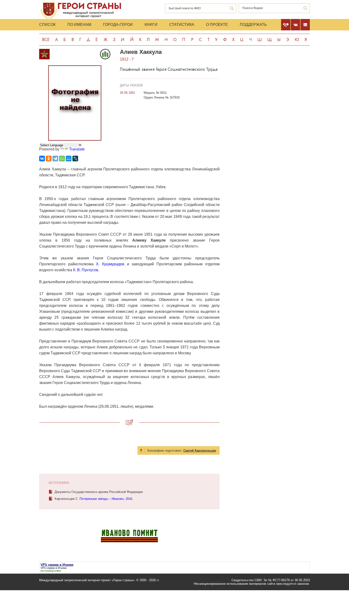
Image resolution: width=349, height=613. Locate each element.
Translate (77, 149)
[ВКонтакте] (42, 158)
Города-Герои (118, 25)
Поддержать (253, 25)
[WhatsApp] (62, 158)
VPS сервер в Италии (53, 567)
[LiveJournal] (75, 158)
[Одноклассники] (49, 158)
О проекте (217, 25)
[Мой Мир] (68, 158)
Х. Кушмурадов (110, 264)
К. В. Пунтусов (85, 270)
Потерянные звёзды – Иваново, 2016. (106, 499)
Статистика (181, 25)
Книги (151, 25)
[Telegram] (55, 158)
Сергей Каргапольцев (199, 450)
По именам (79, 25)
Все (46, 40)
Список (47, 25)
